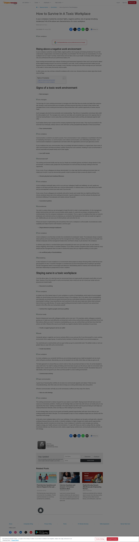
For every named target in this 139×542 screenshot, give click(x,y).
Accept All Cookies (112, 539)
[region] (69, 539)
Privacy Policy (15, 540)
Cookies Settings (100, 539)
